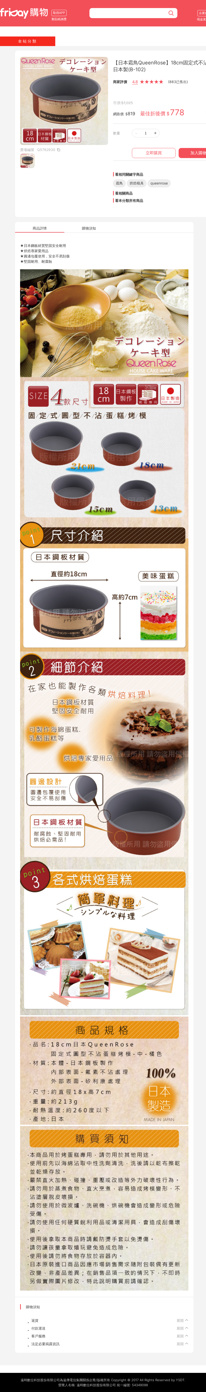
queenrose (159, 183)
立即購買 (154, 153)
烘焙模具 (137, 183)
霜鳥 (119, 183)
